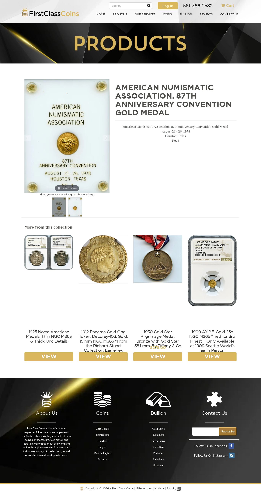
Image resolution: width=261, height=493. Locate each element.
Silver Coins (158, 441)
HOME (100, 14)
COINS (167, 14)
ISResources (144, 488)
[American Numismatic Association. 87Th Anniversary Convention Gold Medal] (59, 207)
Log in (167, 6)
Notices (159, 488)
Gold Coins (158, 429)
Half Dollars (102, 435)
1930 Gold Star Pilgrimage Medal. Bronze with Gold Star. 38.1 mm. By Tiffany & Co (157, 338)
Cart (230, 5)
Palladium (158, 459)
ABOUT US (120, 14)
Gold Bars (158, 435)
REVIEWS (206, 14)
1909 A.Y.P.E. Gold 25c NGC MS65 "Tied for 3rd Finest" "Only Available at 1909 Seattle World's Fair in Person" (212, 340)
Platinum (158, 453)
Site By (172, 488)
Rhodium (158, 465)
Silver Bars (158, 447)
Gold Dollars (102, 429)
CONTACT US (229, 14)
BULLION (185, 14)
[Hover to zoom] (66, 136)
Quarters (102, 441)
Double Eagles (102, 453)
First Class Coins (123, 488)
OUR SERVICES (145, 14)
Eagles (102, 447)
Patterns (102, 459)
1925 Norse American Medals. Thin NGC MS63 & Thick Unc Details (49, 336)
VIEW (49, 356)
